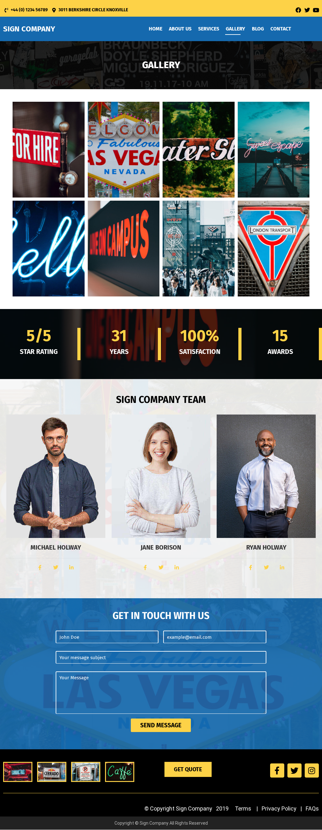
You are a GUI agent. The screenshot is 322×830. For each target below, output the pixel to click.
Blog (258, 29)
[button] (48, 149)
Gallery (235, 29)
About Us (180, 29)
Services (208, 29)
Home (155, 29)
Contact (280, 29)
